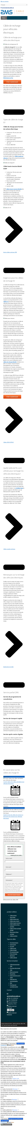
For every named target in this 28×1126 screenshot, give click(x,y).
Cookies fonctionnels (7, 1089)
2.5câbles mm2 (19, 488)
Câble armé (13, 948)
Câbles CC (5, 301)
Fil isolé (12, 946)
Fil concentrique (14, 952)
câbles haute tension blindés (14, 189)
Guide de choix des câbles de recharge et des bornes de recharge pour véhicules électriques (13, 816)
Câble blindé (13, 950)
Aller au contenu (4, 1)
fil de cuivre (13, 944)
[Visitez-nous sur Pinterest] (14, 1014)
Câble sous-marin (14, 921)
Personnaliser (4, 1043)
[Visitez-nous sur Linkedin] (8, 1011)
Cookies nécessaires (7, 1078)
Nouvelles (12, 974)
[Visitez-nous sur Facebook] (14, 1008)
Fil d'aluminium (14, 942)
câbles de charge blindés (10, 362)
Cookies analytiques (7, 1099)
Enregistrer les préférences (15, 1118)
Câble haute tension (15, 923)
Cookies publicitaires (7, 1110)
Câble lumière (13, 936)
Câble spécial (13, 957)
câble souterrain (14, 919)
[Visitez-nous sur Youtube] (10, 1011)
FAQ (11, 983)
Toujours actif (15, 1078)
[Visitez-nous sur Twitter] (13, 1011)
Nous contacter (14, 972)
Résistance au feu (8, 78)
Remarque (15, 1089)
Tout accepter (20, 1043)
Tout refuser (12, 1043)
